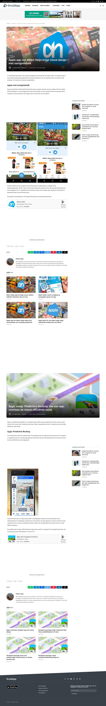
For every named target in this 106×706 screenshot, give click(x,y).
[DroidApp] (11, 6)
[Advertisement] (37, 108)
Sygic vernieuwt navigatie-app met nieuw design (20, 631)
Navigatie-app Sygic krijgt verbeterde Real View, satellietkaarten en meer (52, 631)
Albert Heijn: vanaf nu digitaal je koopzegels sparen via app (49, 296)
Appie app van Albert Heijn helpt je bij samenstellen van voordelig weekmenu (19, 321)
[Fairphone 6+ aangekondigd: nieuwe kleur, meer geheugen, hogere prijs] (76, 117)
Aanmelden (74, 693)
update (22, 246)
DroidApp (8, 23)
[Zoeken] (103, 5)
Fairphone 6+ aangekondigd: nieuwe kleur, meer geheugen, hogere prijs (40, 1)
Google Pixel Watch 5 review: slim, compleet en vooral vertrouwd (90, 106)
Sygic (15, 581)
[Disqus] (37, 350)
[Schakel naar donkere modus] (100, 5)
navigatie (9, 581)
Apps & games (44, 5)
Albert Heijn (21, 202)
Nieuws (27, 5)
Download (63, 205)
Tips (63, 5)
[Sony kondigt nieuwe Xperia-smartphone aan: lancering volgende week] (76, 127)
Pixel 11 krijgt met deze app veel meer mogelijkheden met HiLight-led (90, 136)
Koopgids (56, 5)
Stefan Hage (17, 67)
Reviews (35, 5)
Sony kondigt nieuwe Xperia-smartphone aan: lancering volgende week (90, 126)
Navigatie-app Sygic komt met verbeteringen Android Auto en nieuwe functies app (19, 657)
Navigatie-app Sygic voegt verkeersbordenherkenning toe (48, 656)
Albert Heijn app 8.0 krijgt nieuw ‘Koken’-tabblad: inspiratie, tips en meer (20, 296)
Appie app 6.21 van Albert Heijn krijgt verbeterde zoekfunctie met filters (50, 321)
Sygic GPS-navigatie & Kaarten (27, 537)
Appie (16, 246)
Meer (68, 5)
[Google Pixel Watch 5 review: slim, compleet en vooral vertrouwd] (76, 107)
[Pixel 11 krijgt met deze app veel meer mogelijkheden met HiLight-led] (76, 137)
